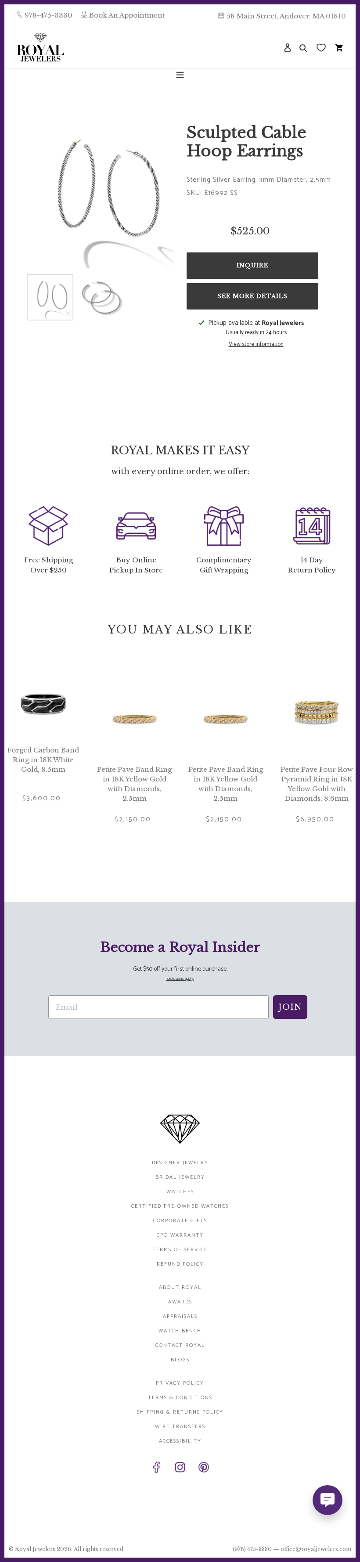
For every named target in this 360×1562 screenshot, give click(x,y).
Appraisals (180, 1316)
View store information (256, 344)
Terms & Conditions (180, 1397)
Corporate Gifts (180, 1220)
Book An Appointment (127, 15)
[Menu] (180, 74)
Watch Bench (180, 1331)
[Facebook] (156, 1469)
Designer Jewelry (180, 1163)
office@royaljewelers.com (316, 1549)
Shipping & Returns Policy (180, 1412)
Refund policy (180, 1264)
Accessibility (180, 1441)
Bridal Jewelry (180, 1177)
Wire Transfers (180, 1426)
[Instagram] (180, 1469)
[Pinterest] (204, 1469)
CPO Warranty (180, 1235)
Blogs (180, 1360)
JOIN (290, 1007)
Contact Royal (180, 1345)
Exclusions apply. (180, 978)
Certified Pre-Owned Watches (180, 1206)
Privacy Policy (180, 1383)
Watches (180, 1192)
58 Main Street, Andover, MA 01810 (286, 16)
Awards (180, 1302)
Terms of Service (180, 1249)
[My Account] (287, 47)
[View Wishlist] (322, 47)
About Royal (180, 1287)
